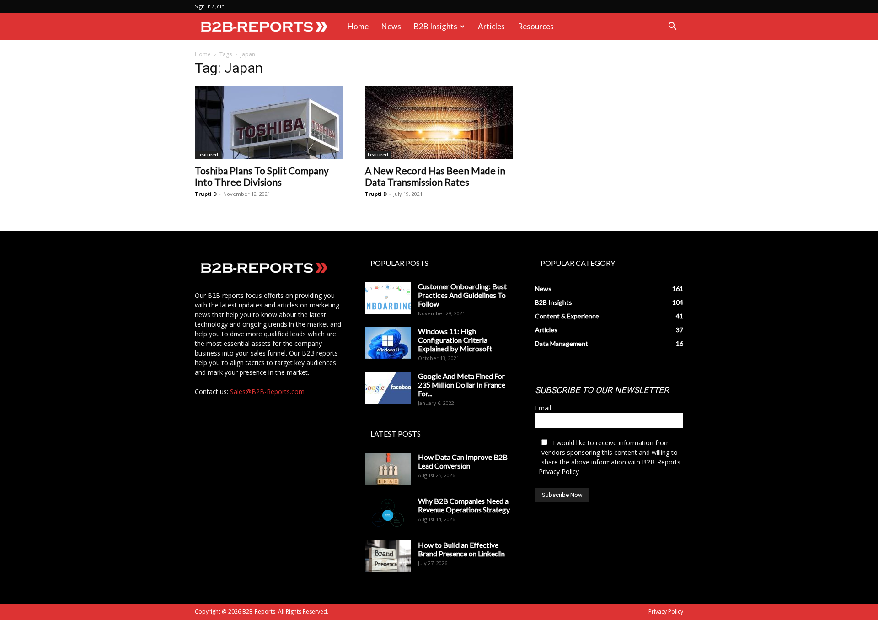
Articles (491, 26)
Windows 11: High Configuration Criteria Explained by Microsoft (455, 340)
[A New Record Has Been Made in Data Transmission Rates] (439, 122)
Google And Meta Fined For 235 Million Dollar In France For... (461, 385)
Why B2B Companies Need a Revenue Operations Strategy (464, 505)
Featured (208, 154)
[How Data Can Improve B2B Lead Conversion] (388, 469)
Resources (536, 26)
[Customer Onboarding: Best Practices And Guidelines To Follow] (388, 298)
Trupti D (206, 193)
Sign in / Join (210, 6)
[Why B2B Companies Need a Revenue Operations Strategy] (388, 512)
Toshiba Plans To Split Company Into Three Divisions (262, 176)
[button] (672, 27)
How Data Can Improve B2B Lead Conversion (463, 461)
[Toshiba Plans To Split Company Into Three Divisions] (269, 122)
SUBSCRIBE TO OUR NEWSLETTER (602, 390)
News (391, 26)
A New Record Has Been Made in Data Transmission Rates (435, 176)
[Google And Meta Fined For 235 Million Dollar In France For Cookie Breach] (388, 388)
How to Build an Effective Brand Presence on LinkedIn (461, 549)
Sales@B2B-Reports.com (267, 391)
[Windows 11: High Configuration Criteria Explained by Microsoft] (388, 343)
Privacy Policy (559, 471)
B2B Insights (435, 26)
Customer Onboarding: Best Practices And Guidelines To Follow (462, 295)
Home (358, 26)
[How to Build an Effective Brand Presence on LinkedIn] (388, 556)
